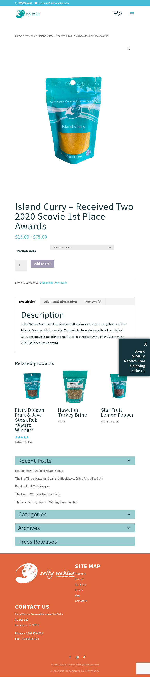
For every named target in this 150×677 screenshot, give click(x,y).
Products (80, 573)
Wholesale (30, 35)
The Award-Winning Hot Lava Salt (37, 494)
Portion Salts (26, 251)
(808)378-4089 (25, 3)
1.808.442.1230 (30, 638)
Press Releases (37, 541)
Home (18, 35)
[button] (128, 48)
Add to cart (42, 263)
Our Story (80, 584)
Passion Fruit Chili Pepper (32, 486)
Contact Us (81, 601)
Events (79, 590)
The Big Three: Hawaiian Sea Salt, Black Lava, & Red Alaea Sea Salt (59, 478)
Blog (77, 595)
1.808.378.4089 (34, 633)
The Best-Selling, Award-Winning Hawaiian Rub (46, 502)
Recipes (80, 579)
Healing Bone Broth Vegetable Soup (39, 471)
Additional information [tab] (60, 301)
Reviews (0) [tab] (93, 301)
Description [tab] (27, 301)
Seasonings (46, 282)
